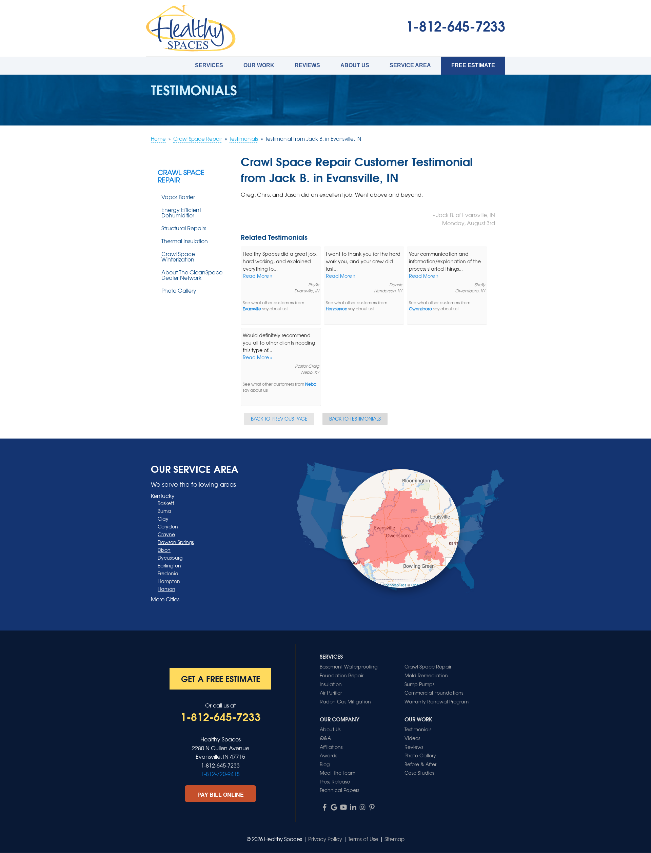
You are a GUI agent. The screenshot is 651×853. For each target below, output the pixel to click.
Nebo (310, 384)
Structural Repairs (183, 228)
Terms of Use (363, 839)
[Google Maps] (334, 807)
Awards (328, 755)
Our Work (258, 65)
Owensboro (420, 309)
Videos (412, 738)
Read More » (257, 275)
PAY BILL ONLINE (220, 794)
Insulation (331, 684)
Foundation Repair (341, 675)
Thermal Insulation (184, 241)
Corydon (168, 526)
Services (209, 65)
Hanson (166, 588)
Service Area (410, 65)
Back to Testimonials (355, 418)
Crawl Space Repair (181, 176)
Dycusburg (170, 557)
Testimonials (418, 729)
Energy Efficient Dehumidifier (181, 212)
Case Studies (419, 772)
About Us (354, 65)
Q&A (325, 738)
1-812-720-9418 (220, 774)
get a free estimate (220, 678)
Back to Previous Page (279, 418)
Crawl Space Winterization (178, 256)
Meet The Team (337, 772)
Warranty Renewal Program (437, 701)
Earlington (169, 565)
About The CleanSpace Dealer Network (191, 275)
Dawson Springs (176, 542)
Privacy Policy (325, 839)
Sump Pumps (419, 684)
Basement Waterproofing (348, 666)
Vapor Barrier (178, 197)
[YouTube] (343, 807)
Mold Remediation (426, 675)
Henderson (336, 309)
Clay (163, 518)
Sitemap (394, 839)
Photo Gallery (178, 290)
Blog (325, 764)
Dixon (164, 549)
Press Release (335, 781)
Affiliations (331, 746)
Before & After (420, 764)
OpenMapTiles (394, 584)
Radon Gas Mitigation (345, 701)
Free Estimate (473, 65)
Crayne (166, 534)
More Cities (165, 599)
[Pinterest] (372, 807)
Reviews (307, 65)
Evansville (252, 309)
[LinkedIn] (353, 807)
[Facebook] (324, 807)
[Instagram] (362, 807)
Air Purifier (331, 692)
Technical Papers (339, 790)
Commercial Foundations (434, 692)
